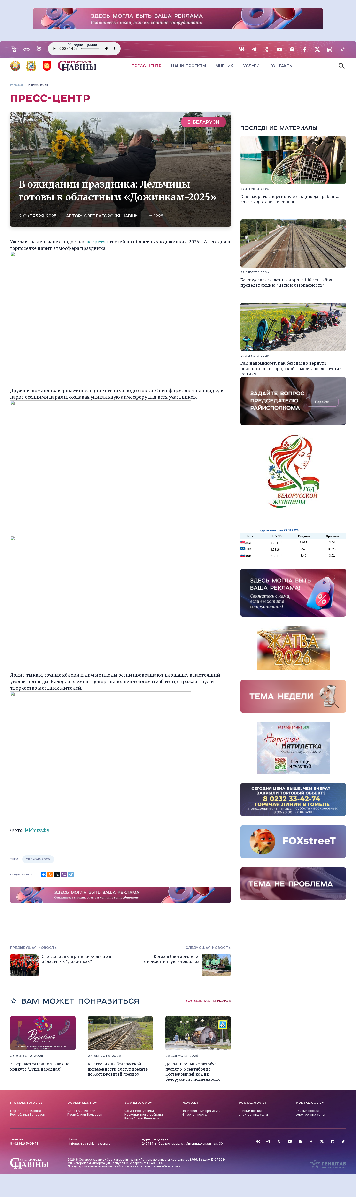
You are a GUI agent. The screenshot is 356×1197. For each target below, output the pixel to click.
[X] (57, 874)
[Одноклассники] (50, 874)
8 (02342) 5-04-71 (24, 1143)
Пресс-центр (147, 65)
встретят (97, 241)
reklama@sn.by (98, 1143)
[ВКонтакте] (43, 874)
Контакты (281, 65)
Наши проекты (188, 65)
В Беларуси (203, 122)
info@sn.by (77, 1143)
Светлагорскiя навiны (111, 216)
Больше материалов (208, 1001)
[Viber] (64, 874)
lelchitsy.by (37, 830)
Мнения (224, 65)
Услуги (251, 65)
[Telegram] (71, 874)
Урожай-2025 (38, 859)
